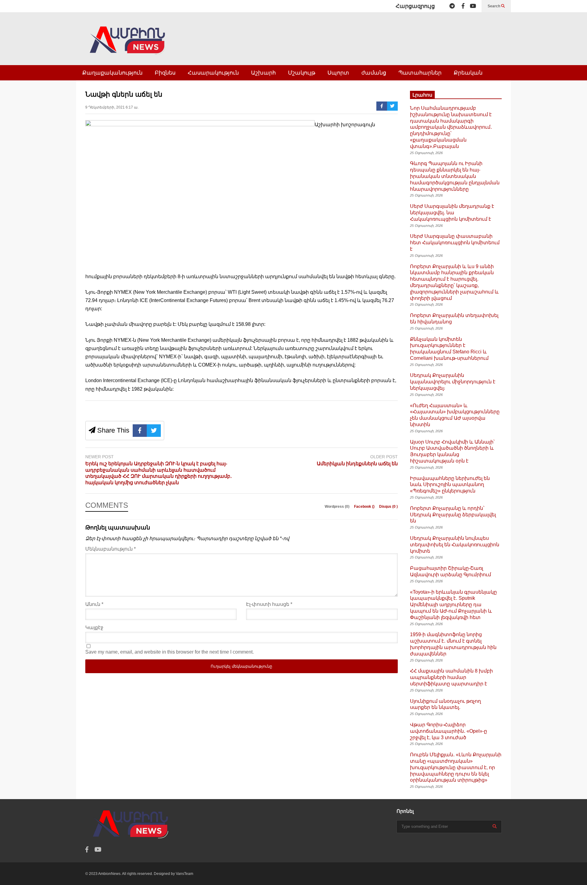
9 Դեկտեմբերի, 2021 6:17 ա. (111, 107)
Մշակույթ (301, 73)
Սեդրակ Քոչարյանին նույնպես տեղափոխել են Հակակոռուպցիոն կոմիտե (454, 545)
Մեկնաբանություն (110, 548)
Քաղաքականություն (112, 73)
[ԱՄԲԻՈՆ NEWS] (128, 44)
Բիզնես (165, 73)
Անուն (94, 604)
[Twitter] (392, 106)
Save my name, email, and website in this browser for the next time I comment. (169, 652)
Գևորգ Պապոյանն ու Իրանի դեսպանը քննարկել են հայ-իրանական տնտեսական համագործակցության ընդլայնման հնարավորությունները (455, 176)
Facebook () (364, 506)
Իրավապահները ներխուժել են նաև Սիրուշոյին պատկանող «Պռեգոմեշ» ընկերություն (450, 485)
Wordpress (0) (337, 506)
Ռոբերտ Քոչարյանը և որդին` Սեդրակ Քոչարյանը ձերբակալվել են (453, 515)
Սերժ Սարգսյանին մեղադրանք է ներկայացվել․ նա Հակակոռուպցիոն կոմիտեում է (452, 213)
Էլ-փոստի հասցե (269, 604)
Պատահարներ (419, 73)
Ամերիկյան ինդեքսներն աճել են (357, 463)
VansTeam (184, 874)
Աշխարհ (263, 73)
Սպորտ (338, 73)
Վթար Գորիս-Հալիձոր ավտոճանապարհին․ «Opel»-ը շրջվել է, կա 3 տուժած (448, 731)
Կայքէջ (94, 627)
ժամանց (373, 73)
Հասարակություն (213, 73)
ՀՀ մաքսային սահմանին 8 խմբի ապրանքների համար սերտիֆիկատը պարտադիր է (451, 677)
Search (494, 6)
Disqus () (388, 506)
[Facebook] (463, 6)
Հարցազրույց (415, 6)
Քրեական (468, 73)
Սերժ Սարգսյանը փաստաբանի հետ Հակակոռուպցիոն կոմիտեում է (455, 243)
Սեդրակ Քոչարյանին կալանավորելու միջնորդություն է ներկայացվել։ (452, 382)
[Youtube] (473, 6)
